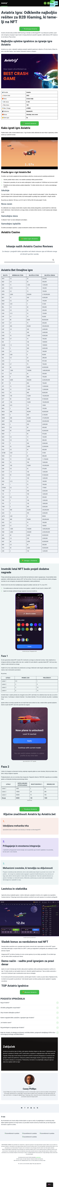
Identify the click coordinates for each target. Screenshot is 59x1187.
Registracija (54, 4)
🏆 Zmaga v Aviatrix (29, 560)
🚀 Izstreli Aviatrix (29, 123)
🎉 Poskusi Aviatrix (29, 809)
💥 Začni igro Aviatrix (29, 238)
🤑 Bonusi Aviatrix (29, 992)
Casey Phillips (29, 1089)
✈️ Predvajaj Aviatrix (29, 29)
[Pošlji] (53, 260)
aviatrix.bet (38, 1157)
